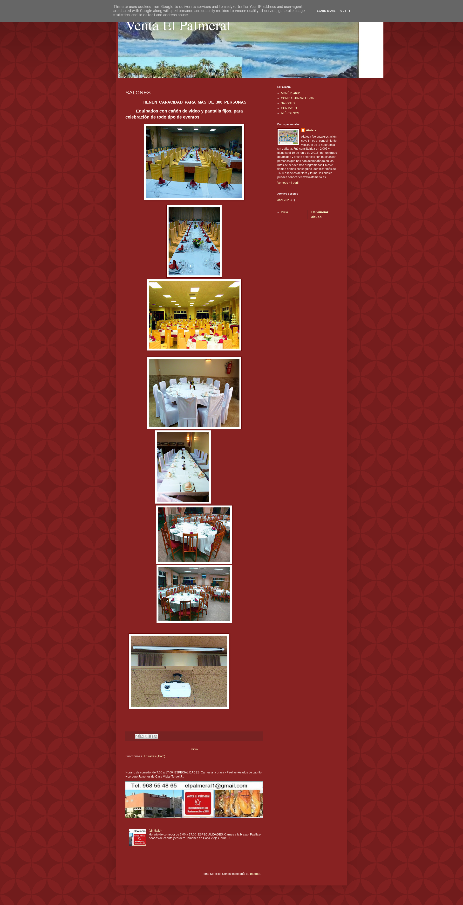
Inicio (194, 749)
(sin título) (155, 830)
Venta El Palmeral (178, 24)
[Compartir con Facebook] (151, 736)
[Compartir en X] (146, 736)
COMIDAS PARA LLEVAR (297, 98)
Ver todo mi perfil (288, 182)
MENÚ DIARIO (290, 93)
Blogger (255, 874)
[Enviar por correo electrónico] (137, 736)
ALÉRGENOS (290, 113)
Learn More (326, 11)
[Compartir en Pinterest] (155, 736)
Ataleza (311, 130)
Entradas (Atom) (154, 756)
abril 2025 (284, 200)
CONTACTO (289, 108)
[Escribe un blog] (141, 736)
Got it (345, 11)
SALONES (288, 103)
